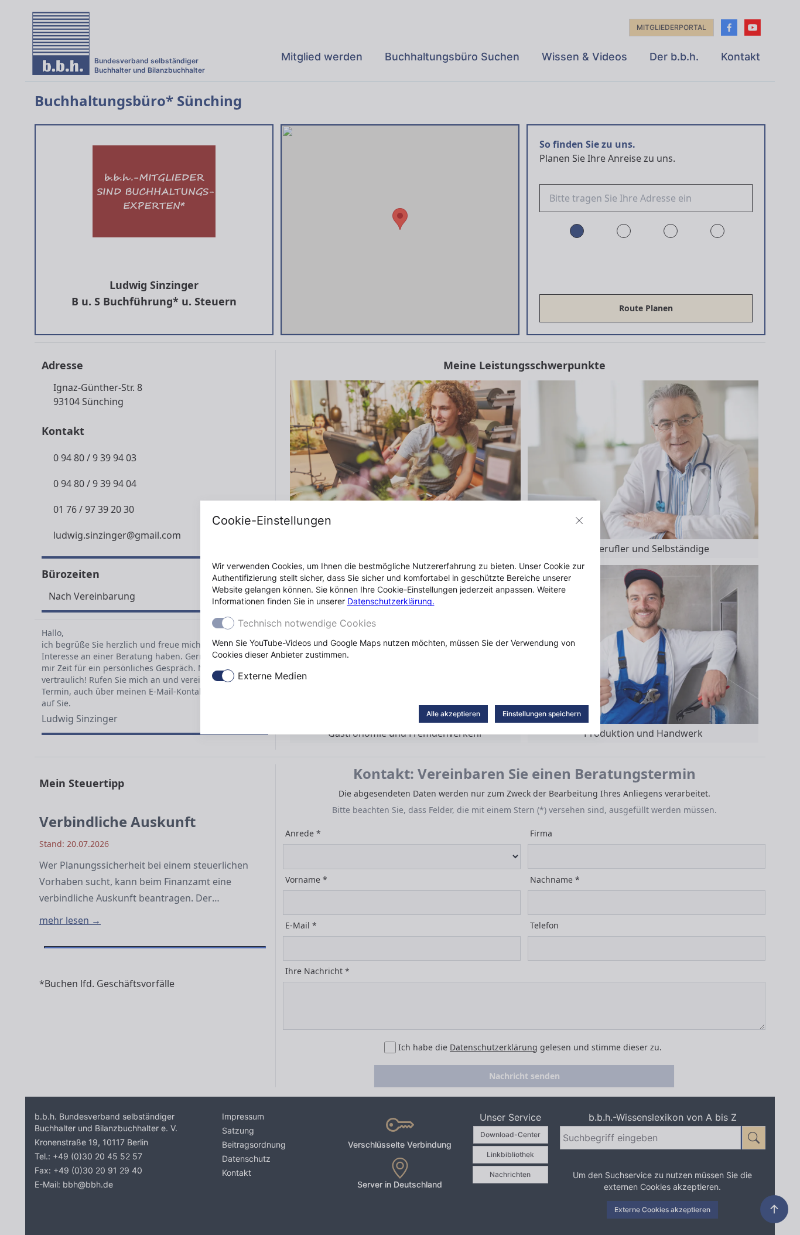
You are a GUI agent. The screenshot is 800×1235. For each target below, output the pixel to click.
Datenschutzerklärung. (391, 601)
